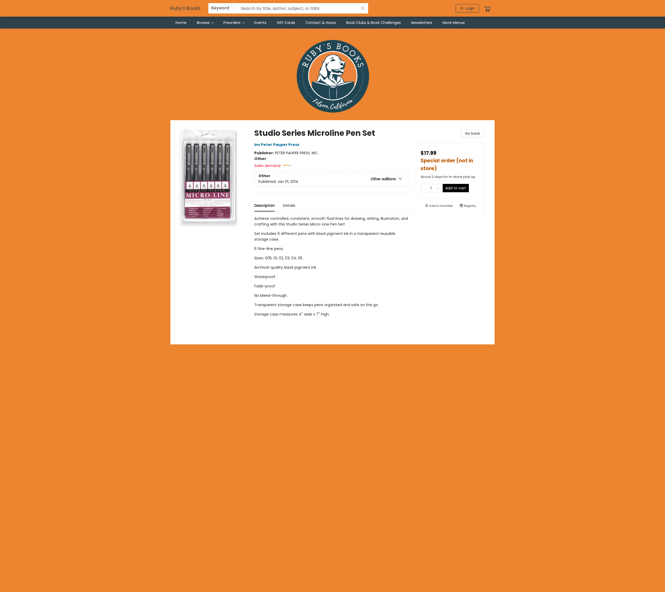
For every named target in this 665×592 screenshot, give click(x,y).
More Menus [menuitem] (454, 22)
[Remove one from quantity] (424, 188)
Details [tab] (289, 205)
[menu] (332, 23)
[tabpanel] (331, 274)
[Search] (363, 8)
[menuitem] (181, 23)
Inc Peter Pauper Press (276, 144)
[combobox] (223, 8)
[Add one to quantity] (438, 188)
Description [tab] (264, 205)
